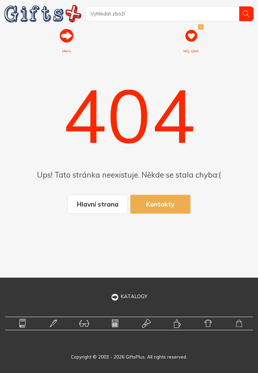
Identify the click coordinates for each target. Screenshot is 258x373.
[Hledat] (246, 13)
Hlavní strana (98, 204)
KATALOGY (134, 296)
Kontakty (160, 204)
